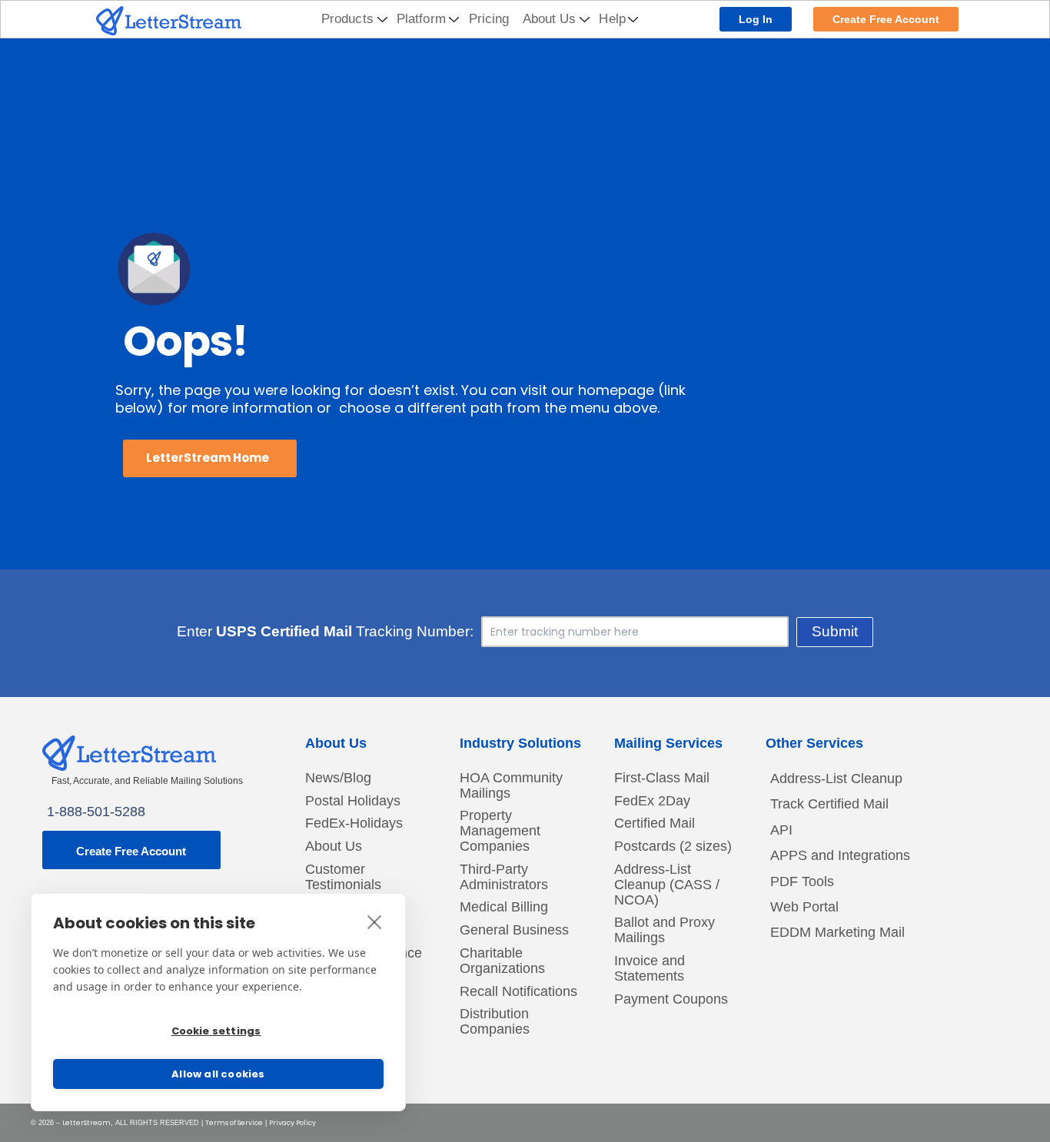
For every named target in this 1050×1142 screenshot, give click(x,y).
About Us (550, 19)
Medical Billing (504, 907)
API (781, 830)
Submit (835, 631)
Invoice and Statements (649, 969)
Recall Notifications (518, 991)
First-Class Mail (661, 778)
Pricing (489, 19)
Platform (421, 19)
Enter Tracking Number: (325, 631)
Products (347, 19)
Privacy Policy (292, 1122)
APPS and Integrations (840, 855)
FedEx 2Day (652, 801)
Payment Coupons (671, 999)
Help (612, 19)
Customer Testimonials (343, 877)
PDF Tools (802, 881)
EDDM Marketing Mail (837, 932)
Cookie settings (216, 1031)
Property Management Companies (500, 831)
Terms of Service (234, 1122)
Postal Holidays (352, 801)
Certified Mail (654, 823)
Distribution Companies (495, 1022)
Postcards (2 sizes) (673, 846)
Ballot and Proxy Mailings (664, 930)
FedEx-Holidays (354, 823)
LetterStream (86, 1122)
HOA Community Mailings (511, 786)
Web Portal (804, 907)
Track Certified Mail (829, 804)
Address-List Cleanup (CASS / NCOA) (666, 885)
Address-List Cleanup (836, 778)
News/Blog (338, 778)
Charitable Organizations (502, 961)
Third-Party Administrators (504, 877)
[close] (375, 921)
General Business (514, 930)
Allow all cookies (217, 1074)
